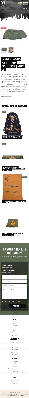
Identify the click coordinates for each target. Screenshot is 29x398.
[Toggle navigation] (26, 9)
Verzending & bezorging (14, 369)
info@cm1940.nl (14, 383)
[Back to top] (26, 395)
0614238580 (14, 381)
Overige (14, 354)
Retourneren (14, 371)
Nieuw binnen (14, 342)
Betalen (14, 366)
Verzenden (16, 306)
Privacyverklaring (23, 394)
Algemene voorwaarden (12, 394)
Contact (14, 335)
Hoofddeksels (14, 347)
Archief (15, 330)
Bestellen (14, 364)
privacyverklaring (19, 301)
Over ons (14, 325)
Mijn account (14, 361)
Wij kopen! (14, 333)
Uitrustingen (14, 349)
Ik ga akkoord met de (14, 301)
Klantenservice (14, 374)
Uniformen (15, 345)
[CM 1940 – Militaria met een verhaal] (3, 3)
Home (14, 323)
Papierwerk (14, 352)
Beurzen (14, 328)
